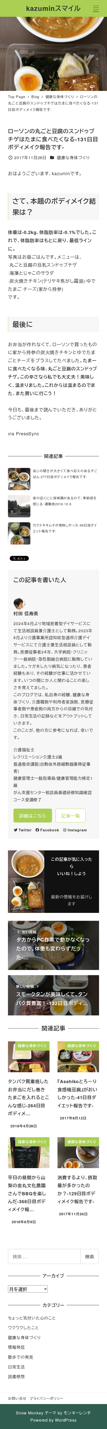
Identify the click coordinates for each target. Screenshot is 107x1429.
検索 (89, 1256)
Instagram (77, 829)
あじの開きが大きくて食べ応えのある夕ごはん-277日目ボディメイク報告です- (65, 473)
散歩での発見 (20, 1357)
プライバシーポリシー (46, 1398)
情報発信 (16, 1347)
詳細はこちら (32, 815)
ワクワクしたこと (23, 1327)
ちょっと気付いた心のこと (32, 1318)
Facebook (49, 829)
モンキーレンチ (77, 1413)
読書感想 (16, 1376)
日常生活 (16, 1367)
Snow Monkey (30, 1413)
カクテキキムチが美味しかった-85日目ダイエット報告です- (65, 528)
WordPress (66, 1420)
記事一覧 (70, 815)
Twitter (25, 829)
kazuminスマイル (53, 8)
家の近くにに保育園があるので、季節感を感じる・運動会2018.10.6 (65, 501)
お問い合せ (17, 1398)
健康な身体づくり (73, 157)
